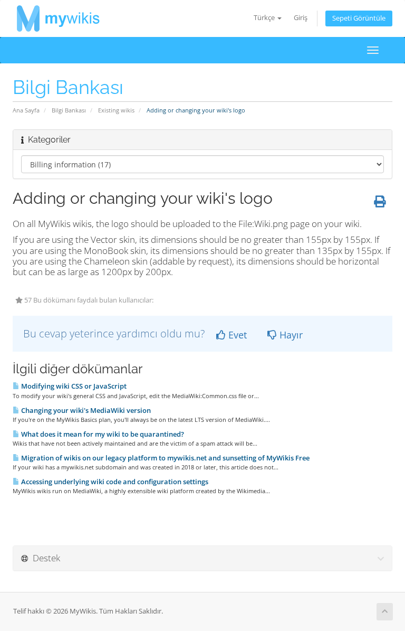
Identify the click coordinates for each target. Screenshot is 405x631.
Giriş (300, 17)
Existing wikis (116, 110)
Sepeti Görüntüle (358, 18)
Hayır (290, 334)
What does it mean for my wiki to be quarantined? (102, 434)
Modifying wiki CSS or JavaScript (73, 386)
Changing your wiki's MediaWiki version (85, 410)
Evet (236, 334)
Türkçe (265, 17)
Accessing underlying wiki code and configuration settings (114, 481)
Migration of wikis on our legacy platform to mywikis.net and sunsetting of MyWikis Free (165, 458)
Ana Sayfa (26, 110)
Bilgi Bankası (69, 110)
